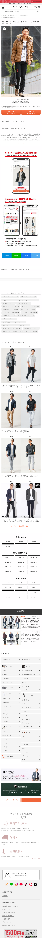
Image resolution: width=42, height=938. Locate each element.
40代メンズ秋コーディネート (10, 296)
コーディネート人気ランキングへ (21, 526)
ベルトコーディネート (8, 315)
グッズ (28, 732)
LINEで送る (16, 255)
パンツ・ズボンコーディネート (10, 312)
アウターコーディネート (9, 300)
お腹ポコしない (6, 660)
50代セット (5, 674)
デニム (8, 597)
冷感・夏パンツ (26, 700)
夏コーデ (21, 541)
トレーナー (25, 690)
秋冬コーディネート (23, 325)
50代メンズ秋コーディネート (28, 296)
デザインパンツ (26, 715)
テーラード (21, 587)
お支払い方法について (8, 912)
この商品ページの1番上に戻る (11, 800)
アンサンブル (5, 717)
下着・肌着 (25, 744)
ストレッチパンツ (27, 719)
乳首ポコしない (26, 660)
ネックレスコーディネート (27, 309)
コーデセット (10, 666)
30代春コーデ (8, 557)
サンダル (4, 750)
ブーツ (4, 731)
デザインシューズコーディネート (30, 306)
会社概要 (5, 895)
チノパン (34, 592)
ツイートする (35, 255)
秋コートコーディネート (9, 325)
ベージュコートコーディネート (25, 315)
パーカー (34, 582)
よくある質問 (6, 919)
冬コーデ (8, 546)
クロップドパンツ (27, 726)
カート (31, 800)
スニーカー (5, 739)
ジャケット (8, 582)
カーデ (33, 587)
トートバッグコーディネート (10, 309)
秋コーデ (34, 541)
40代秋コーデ (21, 566)
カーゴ (20, 597)
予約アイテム (10, 756)
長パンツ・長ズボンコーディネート (11, 328)
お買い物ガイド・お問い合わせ (11, 906)
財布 (23, 760)
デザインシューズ (7, 735)
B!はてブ (6, 255)
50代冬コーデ (33, 571)
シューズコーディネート (23, 303)
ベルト (24, 740)
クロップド (33, 597)
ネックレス (25, 752)
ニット (8, 592)
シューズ (8, 727)
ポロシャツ (5, 714)
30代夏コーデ (8, 562)
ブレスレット (25, 756)
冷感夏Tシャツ (6, 698)
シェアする (26, 255)
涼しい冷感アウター (27, 670)
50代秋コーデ (33, 566)
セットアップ (10, 687)
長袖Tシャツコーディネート (31, 328)
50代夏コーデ (33, 562)
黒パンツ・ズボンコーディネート (28, 331)
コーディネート (23, 15)
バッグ (24, 737)
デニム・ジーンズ (27, 707)
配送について (6, 909)
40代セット (5, 670)
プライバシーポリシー (8, 922)
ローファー (5, 743)
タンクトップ (5, 721)
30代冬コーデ (8, 571)
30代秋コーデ (8, 566)
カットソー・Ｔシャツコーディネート (28, 300)
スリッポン (5, 747)
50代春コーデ (33, 557)
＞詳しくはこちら (35, 858)
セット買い (8, 587)
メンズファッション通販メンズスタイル (10, 15)
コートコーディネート (8, 303)
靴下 (23, 748)
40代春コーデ (21, 557)
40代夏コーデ (21, 562)
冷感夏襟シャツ (6, 702)
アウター (28, 666)
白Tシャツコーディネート (9, 318)
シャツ (20, 582)
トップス (8, 694)
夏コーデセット (6, 678)
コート (20, 592)
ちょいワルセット (7, 682)
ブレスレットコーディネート (29, 312)
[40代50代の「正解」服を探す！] (38, 11)
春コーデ (8, 541)
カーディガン (25, 686)
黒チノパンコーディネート (9, 331)
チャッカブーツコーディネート (10, 306)
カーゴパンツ (25, 711)
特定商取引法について (8, 925)
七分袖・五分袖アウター (28, 674)
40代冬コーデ (21, 571)
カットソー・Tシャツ (8, 706)
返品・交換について (8, 915)
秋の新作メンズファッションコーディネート (11, 17)
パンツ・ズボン (30, 695)
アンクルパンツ (26, 723)
